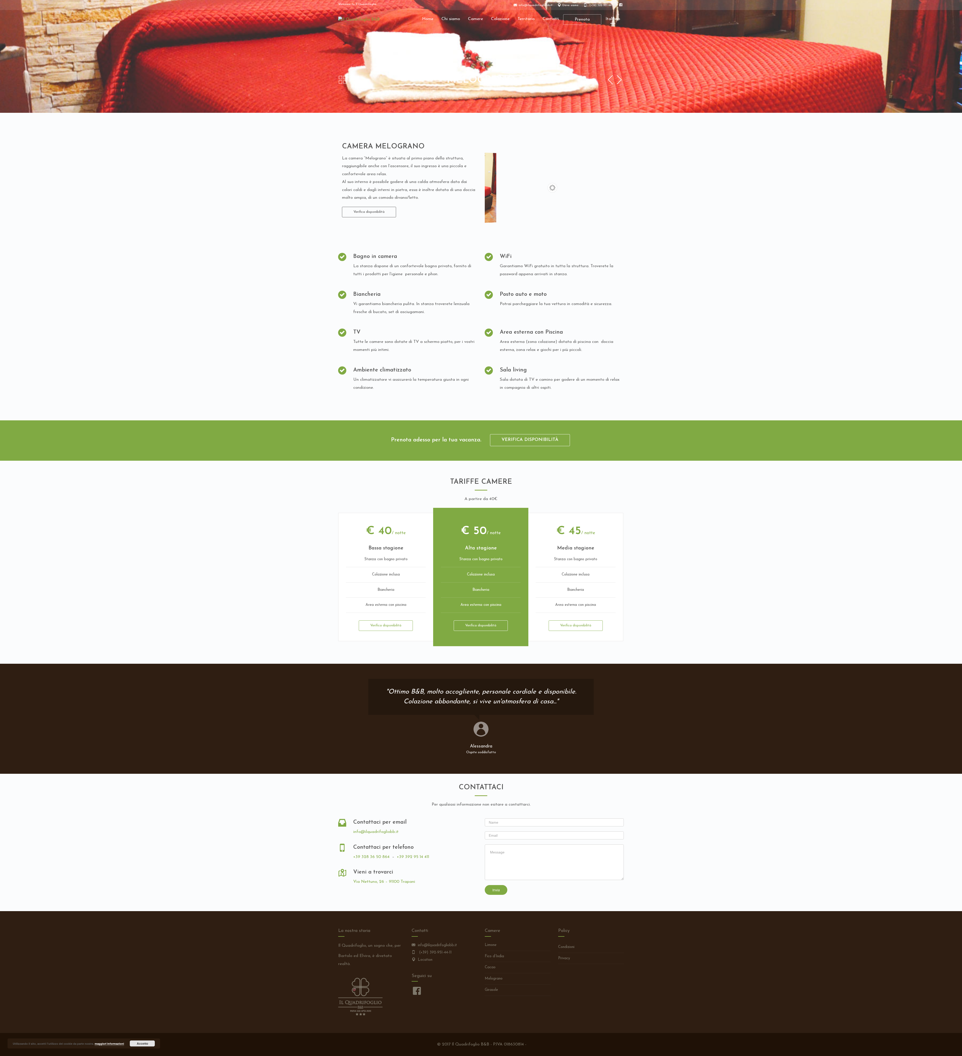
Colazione (500, 19)
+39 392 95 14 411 (413, 857)
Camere (475, 19)
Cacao (490, 967)
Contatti (551, 19)
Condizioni (566, 947)
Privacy (564, 958)
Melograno (494, 979)
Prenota (582, 19)
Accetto (142, 1043)
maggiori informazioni (109, 1043)
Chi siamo (450, 19)
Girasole (491, 990)
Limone (491, 945)
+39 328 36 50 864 (371, 857)
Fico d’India (494, 956)
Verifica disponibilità (369, 212)
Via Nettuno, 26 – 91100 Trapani (384, 882)
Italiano (613, 19)
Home (427, 19)
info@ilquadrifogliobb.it (376, 832)
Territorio (526, 19)
